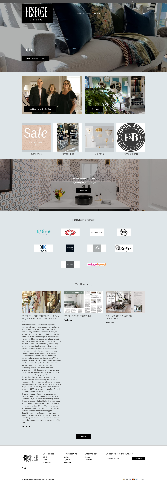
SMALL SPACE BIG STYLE (77, 316)
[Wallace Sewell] (97, 264)
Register (66, 457)
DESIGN (45, 457)
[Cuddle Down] (70, 232)
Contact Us (88, 459)
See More (83, 190)
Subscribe (139, 458)
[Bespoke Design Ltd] (37, 13)
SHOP (45, 459)
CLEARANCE (98, 14)
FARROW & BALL (131, 154)
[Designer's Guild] (97, 232)
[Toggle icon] (136, 13)
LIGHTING (99, 154)
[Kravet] (43, 248)
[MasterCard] (133, 479)
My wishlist (67, 462)
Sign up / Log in (141, 1)
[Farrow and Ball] (124, 232)
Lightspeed (51, 479)
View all (83, 436)
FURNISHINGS (67, 154)
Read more (26, 426)
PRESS (107, 14)
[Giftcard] (127, 479)
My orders (67, 459)
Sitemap (87, 457)
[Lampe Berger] (70, 248)
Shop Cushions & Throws (35, 58)
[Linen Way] (97, 248)
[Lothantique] (124, 248)
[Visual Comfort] (70, 264)
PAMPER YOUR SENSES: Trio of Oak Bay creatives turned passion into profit (40, 318)
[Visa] (136, 479)
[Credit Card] (130, 479)
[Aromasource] (43, 232)
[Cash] (124, 479)
